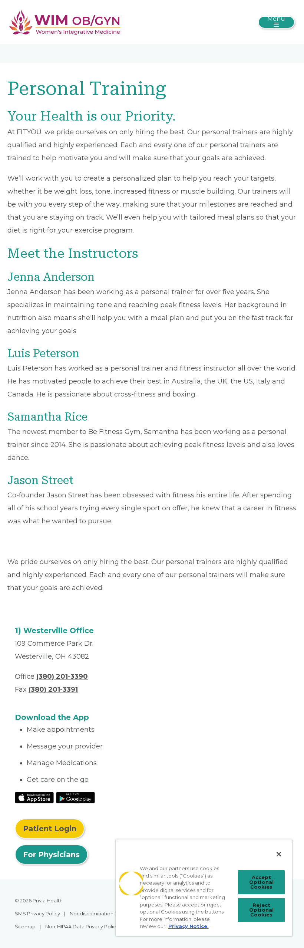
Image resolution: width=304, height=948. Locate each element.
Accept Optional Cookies (261, 882)
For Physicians (51, 854)
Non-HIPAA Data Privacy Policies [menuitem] (84, 926)
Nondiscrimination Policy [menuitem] (99, 913)
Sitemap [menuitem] (25, 926)
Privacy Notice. (188, 926)
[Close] (279, 854)
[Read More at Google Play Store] (75, 797)
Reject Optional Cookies (261, 910)
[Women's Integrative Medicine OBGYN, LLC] (64, 21)
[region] (204, 887)
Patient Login (49, 828)
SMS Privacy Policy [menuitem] (37, 913)
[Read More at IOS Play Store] (34, 797)
